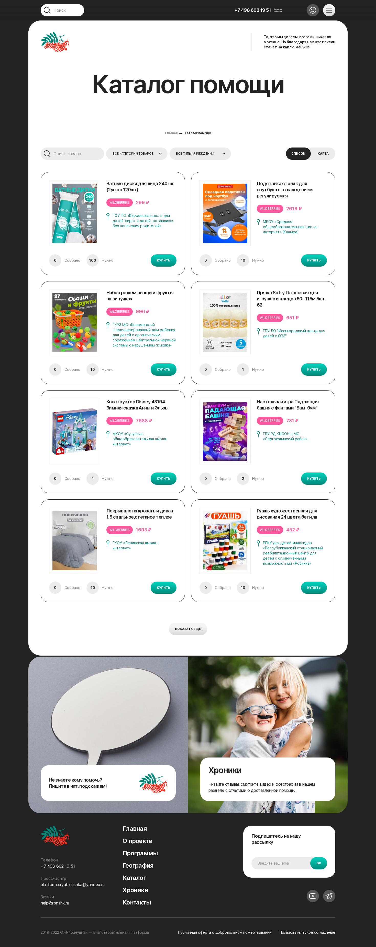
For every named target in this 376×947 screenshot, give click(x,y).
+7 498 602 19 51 (252, 10)
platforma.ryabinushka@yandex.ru (73, 884)
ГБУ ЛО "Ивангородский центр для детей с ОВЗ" (294, 333)
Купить (163, 260)
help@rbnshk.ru (55, 903)
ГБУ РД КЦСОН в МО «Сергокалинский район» (285, 436)
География (138, 865)
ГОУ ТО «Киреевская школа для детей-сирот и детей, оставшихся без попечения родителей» (143, 220)
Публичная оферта (224, 932)
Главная (171, 133)
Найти (47, 154)
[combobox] (137, 154)
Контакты (137, 902)
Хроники (135, 890)
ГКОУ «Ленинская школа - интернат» (136, 545)
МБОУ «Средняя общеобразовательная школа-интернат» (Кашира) (290, 226)
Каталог (134, 877)
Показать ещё (188, 629)
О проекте (137, 841)
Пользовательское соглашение (307, 932)
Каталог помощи (197, 133)
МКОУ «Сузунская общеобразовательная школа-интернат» (140, 439)
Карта (323, 153)
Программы (140, 853)
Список (298, 153)
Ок (318, 863)
